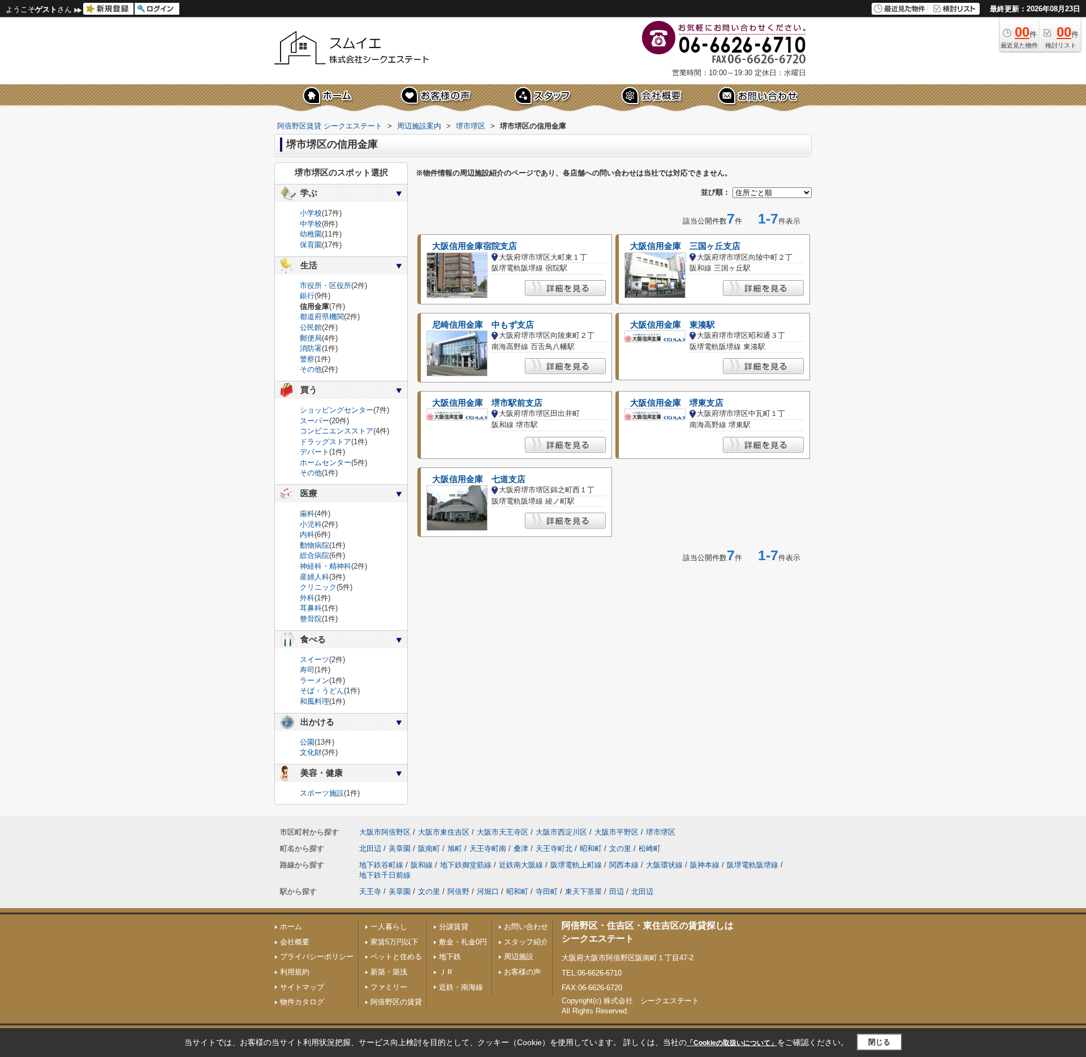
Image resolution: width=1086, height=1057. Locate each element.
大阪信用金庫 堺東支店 (676, 402)
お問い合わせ (526, 926)
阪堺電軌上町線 (576, 865)
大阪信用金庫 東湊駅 (672, 324)
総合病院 (314, 555)
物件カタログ (302, 1002)
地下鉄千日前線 (385, 875)
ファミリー (388, 987)
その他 (311, 369)
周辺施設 (518, 956)
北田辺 (370, 848)
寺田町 (547, 891)
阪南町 (429, 848)
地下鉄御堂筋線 (466, 865)
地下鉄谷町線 (381, 865)
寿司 (307, 669)
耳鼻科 (311, 608)
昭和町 (591, 848)
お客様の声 (522, 972)
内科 (307, 534)
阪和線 (422, 865)
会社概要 (294, 942)
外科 (307, 598)
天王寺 (370, 891)
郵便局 (311, 338)
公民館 (311, 327)
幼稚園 (311, 234)
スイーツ (314, 659)
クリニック (318, 587)
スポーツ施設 (322, 793)
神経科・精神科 (325, 566)
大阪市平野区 (616, 832)
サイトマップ (302, 987)
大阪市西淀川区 (561, 832)
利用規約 (294, 972)
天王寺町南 (487, 848)
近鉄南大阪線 (521, 865)
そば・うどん (322, 690)
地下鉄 (450, 956)
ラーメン (314, 680)
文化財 (311, 752)
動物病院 (314, 545)
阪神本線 (704, 865)
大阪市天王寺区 (502, 832)
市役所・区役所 (325, 285)
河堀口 (488, 891)
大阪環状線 (664, 865)
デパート (314, 452)
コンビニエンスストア (336, 431)
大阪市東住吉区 (443, 832)
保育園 (311, 244)
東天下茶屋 (583, 891)
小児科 (311, 524)
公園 (307, 742)
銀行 (307, 295)
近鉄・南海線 (461, 987)
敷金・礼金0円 (463, 942)
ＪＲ (446, 972)
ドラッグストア (325, 441)
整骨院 (311, 619)
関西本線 (624, 865)
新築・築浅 (388, 972)
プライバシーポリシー (317, 956)
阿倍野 (458, 891)
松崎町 (650, 848)
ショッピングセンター (336, 410)
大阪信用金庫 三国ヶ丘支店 (685, 246)
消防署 (311, 348)
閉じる (879, 1042)
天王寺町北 (554, 848)
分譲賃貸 (453, 926)
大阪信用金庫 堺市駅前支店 (487, 402)
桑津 (521, 848)
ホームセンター (325, 462)
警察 (307, 359)
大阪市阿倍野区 (385, 832)
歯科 (307, 513)
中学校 (311, 224)
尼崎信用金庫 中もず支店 (483, 324)
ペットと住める (396, 956)
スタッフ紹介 (526, 942)
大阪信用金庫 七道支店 (478, 479)
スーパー (314, 420)
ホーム (291, 926)
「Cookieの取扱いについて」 (732, 1043)
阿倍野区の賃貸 (396, 1002)
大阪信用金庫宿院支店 (474, 246)
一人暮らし (388, 926)
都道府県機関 (322, 316)
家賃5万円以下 (394, 942)
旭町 (454, 848)
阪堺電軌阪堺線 (752, 865)
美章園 (400, 848)
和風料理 (314, 701)
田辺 (616, 891)
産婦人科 (314, 577)
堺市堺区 (660, 832)
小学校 (311, 213)
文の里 (620, 848)
